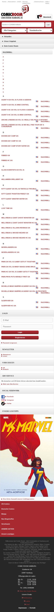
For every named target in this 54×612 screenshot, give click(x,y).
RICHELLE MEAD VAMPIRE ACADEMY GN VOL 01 (19, 286)
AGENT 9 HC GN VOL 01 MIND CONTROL (16, 115)
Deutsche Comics (7, 509)
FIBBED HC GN (6, 160)
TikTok (9, 403)
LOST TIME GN (6, 208)
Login (20, 332)
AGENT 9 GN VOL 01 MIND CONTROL (15, 105)
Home (4, 2)
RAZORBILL (45, 101)
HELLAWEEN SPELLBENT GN (12, 179)
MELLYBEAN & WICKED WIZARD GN (14, 233)
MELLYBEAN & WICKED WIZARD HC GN (16, 238)
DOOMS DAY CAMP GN (9, 136)
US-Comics (5, 504)
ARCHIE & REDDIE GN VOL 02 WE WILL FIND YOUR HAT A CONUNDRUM (22, 125)
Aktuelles (7, 37)
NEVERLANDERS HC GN (10, 252)
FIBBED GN (5, 155)
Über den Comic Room (27, 591)
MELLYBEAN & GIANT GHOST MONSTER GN (17, 218)
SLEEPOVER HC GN (8, 305)
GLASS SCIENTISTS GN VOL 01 (12, 170)
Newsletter (12, 2)
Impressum (23, 608)
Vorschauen (5, 524)
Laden (27, 601)
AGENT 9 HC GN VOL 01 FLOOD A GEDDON (17, 110)
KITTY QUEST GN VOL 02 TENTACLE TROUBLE (18, 189)
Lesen (5, 356)
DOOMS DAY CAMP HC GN (11, 141)
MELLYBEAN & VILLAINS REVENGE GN (15, 228)
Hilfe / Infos (47, 2)
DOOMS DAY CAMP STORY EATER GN (15, 146)
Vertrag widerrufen (26, 2)
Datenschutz (39, 2)
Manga (3, 514)
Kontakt (32, 608)
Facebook (10, 396)
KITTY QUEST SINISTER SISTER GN (14, 199)
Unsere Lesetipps (7, 534)
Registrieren (20, 338)
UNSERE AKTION (7, 529)
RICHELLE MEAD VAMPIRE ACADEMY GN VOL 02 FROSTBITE (24, 291)
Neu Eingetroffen (7, 519)
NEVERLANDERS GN (9, 247)
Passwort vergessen (10, 343)
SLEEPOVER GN (7, 300)
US (4, 368)
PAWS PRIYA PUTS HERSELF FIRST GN (15, 277)
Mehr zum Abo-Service (10, 384)
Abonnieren (7, 354)
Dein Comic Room (11, 46)
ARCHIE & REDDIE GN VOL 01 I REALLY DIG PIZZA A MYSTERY (24, 120)
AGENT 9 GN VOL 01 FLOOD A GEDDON (16, 100)
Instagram (10, 400)
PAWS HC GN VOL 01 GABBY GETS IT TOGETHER (19, 272)
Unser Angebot (10, 41)
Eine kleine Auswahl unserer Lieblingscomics (18, 499)
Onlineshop (27, 598)
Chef (27, 604)
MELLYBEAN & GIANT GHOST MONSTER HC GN (19, 223)
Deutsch (5, 369)
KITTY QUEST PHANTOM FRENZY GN (15, 194)
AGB (19, 2)
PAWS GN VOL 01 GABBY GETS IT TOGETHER (18, 262)
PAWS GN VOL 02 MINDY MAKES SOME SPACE (18, 267)
